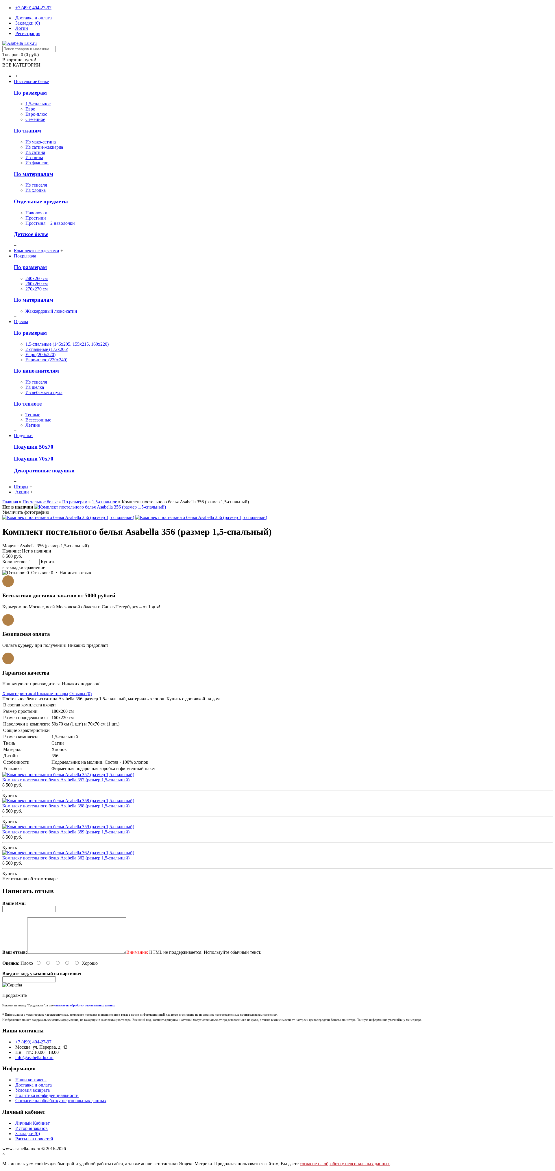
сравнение (35, 567)
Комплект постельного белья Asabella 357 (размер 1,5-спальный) (66, 779)
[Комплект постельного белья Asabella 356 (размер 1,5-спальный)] (100, 507)
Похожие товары (51, 693)
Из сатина (35, 152)
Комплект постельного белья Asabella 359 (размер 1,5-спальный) (66, 831)
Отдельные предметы (41, 201)
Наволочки (36, 212)
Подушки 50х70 (33, 447)
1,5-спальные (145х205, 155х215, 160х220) (67, 344)
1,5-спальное (38, 103)
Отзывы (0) (80, 693)
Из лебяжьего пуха (43, 392)
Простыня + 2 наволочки (50, 223)
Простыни (35, 218)
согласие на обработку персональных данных (345, 1163)
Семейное (35, 119)
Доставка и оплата (33, 1084)
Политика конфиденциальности (47, 1095)
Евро (30, 108)
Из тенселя (36, 185)
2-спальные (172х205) (46, 349)
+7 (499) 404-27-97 (33, 1041)
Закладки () (27, 1133)
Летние (32, 425)
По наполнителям (36, 371)
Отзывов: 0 (42, 572)
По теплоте (28, 404)
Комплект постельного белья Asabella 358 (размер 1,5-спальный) (66, 805)
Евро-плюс (36, 114)
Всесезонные (38, 419)
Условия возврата (32, 1090)
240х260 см (36, 278)
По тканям (27, 131)
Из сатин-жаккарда (44, 147)
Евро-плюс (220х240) (46, 359)
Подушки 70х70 (33, 459)
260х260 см (36, 283)
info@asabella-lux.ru (34, 1057)
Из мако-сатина (40, 141)
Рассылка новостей (34, 1138)
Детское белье (31, 234)
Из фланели (37, 162)
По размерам (30, 93)
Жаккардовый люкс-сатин (51, 311)
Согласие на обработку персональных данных (60, 1100)
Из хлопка (35, 190)
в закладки (12, 567)
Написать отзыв (75, 572)
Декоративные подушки (44, 470)
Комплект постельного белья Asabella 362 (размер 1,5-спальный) (66, 857)
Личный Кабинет (32, 1123)
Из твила (34, 157)
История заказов (31, 1128)
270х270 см (36, 288)
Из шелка (34, 387)
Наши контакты (31, 1079)
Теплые (32, 414)
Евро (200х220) (40, 354)
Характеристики (18, 693)
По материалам (33, 174)
